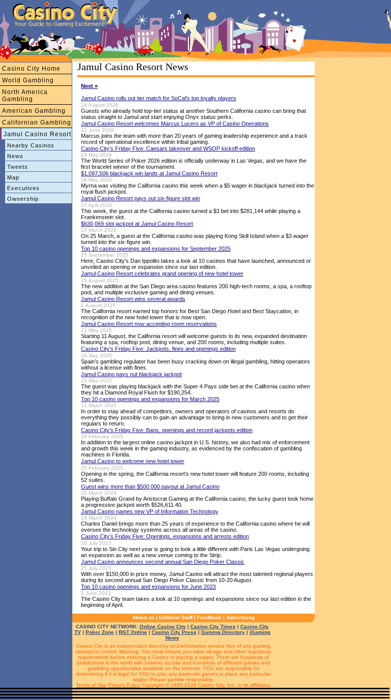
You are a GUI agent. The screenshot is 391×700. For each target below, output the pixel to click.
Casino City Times (213, 626)
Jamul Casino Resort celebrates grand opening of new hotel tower (162, 273)
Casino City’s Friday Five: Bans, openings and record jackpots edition (167, 430)
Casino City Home (31, 68)
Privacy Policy (124, 685)
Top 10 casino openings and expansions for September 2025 (156, 249)
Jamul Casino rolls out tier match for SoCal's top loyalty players (158, 98)
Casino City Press (174, 632)
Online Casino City (162, 626)
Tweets (17, 167)
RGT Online (133, 632)
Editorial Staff (175, 617)
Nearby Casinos (30, 145)
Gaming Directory (223, 632)
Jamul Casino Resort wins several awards (133, 299)
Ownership (23, 199)
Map (13, 177)
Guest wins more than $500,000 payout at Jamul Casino (150, 486)
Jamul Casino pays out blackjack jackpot (131, 374)
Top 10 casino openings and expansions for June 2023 (148, 587)
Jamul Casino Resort (37, 134)
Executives (23, 188)
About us (143, 617)
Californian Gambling (36, 122)
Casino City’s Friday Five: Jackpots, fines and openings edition (158, 349)
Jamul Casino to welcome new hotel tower (132, 461)
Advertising (240, 617)
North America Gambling (25, 95)
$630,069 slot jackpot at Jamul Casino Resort (137, 224)
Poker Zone (100, 632)
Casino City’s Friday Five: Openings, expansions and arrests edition (165, 536)
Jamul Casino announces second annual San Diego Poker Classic (162, 562)
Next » (89, 86)
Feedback (209, 617)
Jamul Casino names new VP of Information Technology (149, 511)
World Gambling (28, 80)
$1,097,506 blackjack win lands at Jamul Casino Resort (149, 173)
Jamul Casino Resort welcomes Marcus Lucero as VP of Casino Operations (175, 123)
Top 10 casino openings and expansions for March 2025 (150, 399)
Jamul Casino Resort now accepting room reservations (149, 324)
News (15, 156)
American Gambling (34, 110)
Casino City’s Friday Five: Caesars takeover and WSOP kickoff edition (168, 148)
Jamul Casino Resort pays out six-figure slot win (140, 198)
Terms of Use (91, 685)
